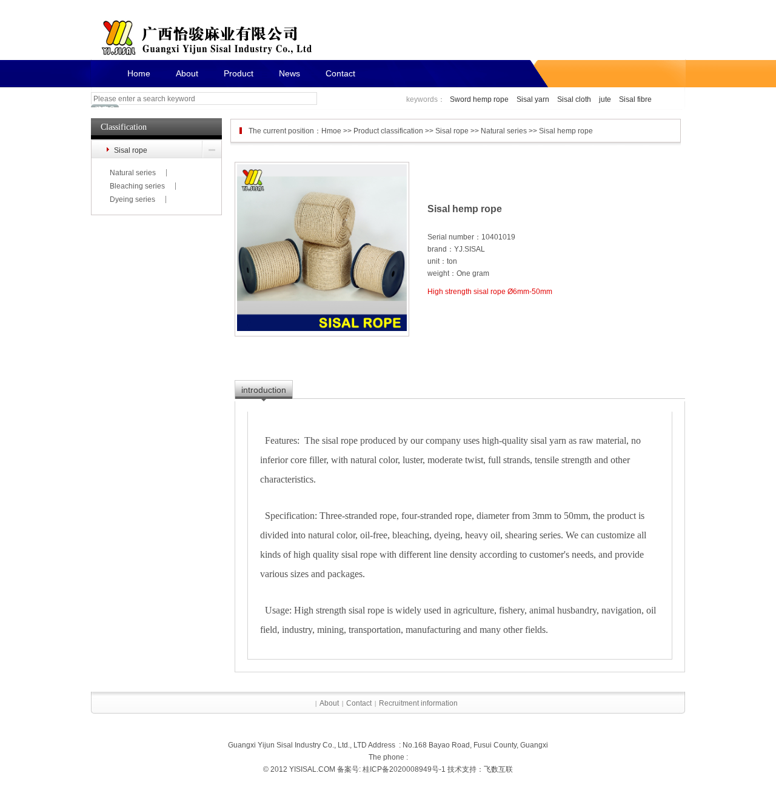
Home (138, 73)
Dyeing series (132, 199)
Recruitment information (418, 703)
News (289, 73)
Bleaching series (137, 186)
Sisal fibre (635, 99)
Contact (340, 73)
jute (605, 99)
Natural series (133, 173)
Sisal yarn (533, 99)
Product (238, 73)
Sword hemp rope (479, 99)
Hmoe (331, 131)
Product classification (388, 131)
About (187, 73)
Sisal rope (130, 150)
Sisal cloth (574, 99)
